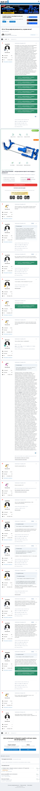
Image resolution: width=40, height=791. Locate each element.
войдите (32, 77)
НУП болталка (14, 35)
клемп (16, 53)
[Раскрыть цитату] (16, 226)
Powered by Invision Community (20, 787)
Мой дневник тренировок (8, 61)
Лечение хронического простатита (21, 459)
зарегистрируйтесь (25, 77)
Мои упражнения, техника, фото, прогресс (22, 457)
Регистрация (12, 21)
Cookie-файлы (29, 785)
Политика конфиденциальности (13, 785)
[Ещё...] (36, 43)
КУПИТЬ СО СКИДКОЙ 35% (19, 184)
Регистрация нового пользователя (12, 749)
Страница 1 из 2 (13, 39)
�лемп (20, 392)
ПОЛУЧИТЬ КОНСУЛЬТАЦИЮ (19, 188)
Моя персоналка (17, 288)
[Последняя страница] (9, 39)
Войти (4, 21)
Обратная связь (23, 785)
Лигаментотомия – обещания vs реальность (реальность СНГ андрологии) (16, 768)
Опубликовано (20, 43)
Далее (6, 39)
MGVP (29, 179)
